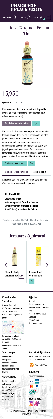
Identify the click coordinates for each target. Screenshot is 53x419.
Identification (7, 356)
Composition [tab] (40, 172)
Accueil (32, 301)
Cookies (5, 399)
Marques (32, 317)
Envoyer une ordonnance (39, 307)
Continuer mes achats (15, 163)
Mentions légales (9, 393)
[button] (6, 265)
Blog (30, 310)
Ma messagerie (8, 369)
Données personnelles (11, 396)
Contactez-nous (35, 323)
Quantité (6, 102)
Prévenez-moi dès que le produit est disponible (24, 109)
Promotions (34, 320)
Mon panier (6, 359)
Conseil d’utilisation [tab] (16, 172)
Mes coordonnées (10, 366)
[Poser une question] (31, 163)
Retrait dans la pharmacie (39, 356)
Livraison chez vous (37, 359)
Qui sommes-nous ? (37, 304)
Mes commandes (9, 362)
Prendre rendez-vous (37, 314)
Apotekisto (26, 414)
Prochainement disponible (17, 123)
